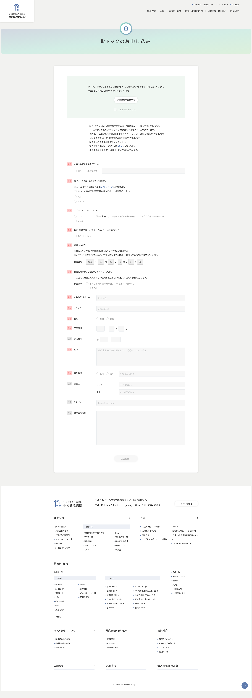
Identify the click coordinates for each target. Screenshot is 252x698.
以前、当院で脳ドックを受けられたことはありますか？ (93, 230)
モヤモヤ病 (88, 537)
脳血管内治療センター (115, 603)
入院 (143, 518)
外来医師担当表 (61, 530)
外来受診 (59, 518)
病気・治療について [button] (194, 10)
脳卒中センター (113, 586)
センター (111, 578)
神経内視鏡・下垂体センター (146, 595)
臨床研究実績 (112, 647)
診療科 (59, 578)
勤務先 (74, 383)
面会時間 (145, 535)
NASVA (175, 526)
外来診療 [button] (151, 10)
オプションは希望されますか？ (83, 210)
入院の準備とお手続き (151, 526)
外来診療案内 (60, 526)
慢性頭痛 (88, 541)
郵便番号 (75, 338)
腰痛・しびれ (120, 545)
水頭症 (118, 549)
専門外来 (89, 526)
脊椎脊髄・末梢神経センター (146, 599)
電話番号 (75, 372)
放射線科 (83, 588)
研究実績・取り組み (116, 630)
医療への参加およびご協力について (184, 537)
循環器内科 (60, 601)
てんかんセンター (142, 586)
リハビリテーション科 (88, 593)
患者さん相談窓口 (62, 535)
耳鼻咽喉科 (60, 609)
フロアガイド (164, 647)
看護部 (175, 580)
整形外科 (59, 593)
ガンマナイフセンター (115, 599)
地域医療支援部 (178, 593)
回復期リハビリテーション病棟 (184, 530)
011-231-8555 (112, 505)
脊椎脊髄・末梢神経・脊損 (94, 532)
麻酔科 (82, 584)
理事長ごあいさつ (166, 639)
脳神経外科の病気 (62, 639)
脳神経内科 (60, 588)
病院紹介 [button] (234, 10)
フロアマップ (223, 4)
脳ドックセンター (141, 607)
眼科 (57, 605)
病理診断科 (84, 597)
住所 (73, 349)
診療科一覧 (58, 572)
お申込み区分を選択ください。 (83, 164)
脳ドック (58, 543)
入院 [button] (162, 10)
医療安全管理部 (178, 576)
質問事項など (77, 412)
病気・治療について (64, 630)
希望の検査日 (77, 245)
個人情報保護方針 (168, 665)
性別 (73, 318)
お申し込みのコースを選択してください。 (88, 180)
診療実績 (111, 639)
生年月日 (75, 328)
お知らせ (197, 4)
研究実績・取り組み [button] (217, 10)
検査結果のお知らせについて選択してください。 (91, 271)
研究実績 (111, 643)
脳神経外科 (60, 584)
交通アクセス (209, 4)
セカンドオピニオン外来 (64, 539)
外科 (57, 597)
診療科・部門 (61, 563)
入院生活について (149, 530)
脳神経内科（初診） (62, 547)
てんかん (87, 549)
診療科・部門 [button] (175, 10)
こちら (120, 145)
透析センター (112, 607)
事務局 (58, 616)
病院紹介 (163, 630)
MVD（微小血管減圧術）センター (147, 590)
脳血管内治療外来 (122, 541)
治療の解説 (59, 647)
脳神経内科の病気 (62, 643)
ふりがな (74, 308)
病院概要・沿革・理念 (167, 643)
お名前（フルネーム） (79, 297)
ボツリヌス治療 (90, 545)
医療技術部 (177, 589)
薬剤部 (175, 584)
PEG (117, 532)
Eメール (74, 402)
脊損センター (140, 603)
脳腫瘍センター (113, 590)
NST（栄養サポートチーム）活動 (154, 539)
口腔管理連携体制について (183, 543)
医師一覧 (176, 572)
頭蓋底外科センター (114, 595)
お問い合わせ (186, 504)
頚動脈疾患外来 (121, 537)
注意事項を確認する (126, 100)
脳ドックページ (106, 186)
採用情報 (235, 4)
